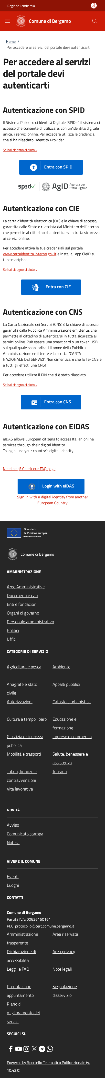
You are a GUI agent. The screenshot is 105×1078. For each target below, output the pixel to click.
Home (11, 41)
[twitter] (34, 1048)
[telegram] (42, 1048)
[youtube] (18, 1048)
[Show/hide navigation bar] (7, 21)
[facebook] (11, 1048)
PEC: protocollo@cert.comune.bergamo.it (40, 926)
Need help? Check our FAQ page (29, 468)
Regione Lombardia (21, 5)
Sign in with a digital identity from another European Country (52, 500)
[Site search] (95, 21)
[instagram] (26, 1048)
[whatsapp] (50, 1048)
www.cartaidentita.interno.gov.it (29, 254)
